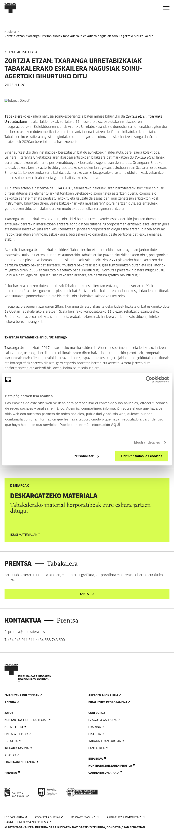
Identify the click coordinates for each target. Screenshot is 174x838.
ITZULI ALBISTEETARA (22, 52)
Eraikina (94, 727)
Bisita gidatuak (16, 734)
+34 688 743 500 (51, 640)
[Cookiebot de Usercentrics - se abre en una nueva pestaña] (149, 379)
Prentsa (11, 773)
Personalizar (84, 456)
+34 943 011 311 (21, 640)
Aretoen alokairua (103, 695)
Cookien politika (47, 817)
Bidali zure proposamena (107, 702)
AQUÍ (115, 425)
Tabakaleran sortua (104, 741)
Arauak (10, 755)
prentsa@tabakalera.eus (26, 632)
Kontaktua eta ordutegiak (26, 720)
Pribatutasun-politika (124, 817)
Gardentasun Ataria (103, 773)
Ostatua (11, 741)
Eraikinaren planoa (20, 762)
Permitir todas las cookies (141, 456)
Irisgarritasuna (17, 748)
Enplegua (95, 759)
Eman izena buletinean (22, 695)
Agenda (10, 702)
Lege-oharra (14, 817)
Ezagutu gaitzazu (102, 720)
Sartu (84, 594)
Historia (94, 734)
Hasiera (10, 32)
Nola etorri (14, 727)
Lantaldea (96, 748)
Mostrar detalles (147, 442)
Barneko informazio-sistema (26, 822)
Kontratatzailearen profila (110, 766)
